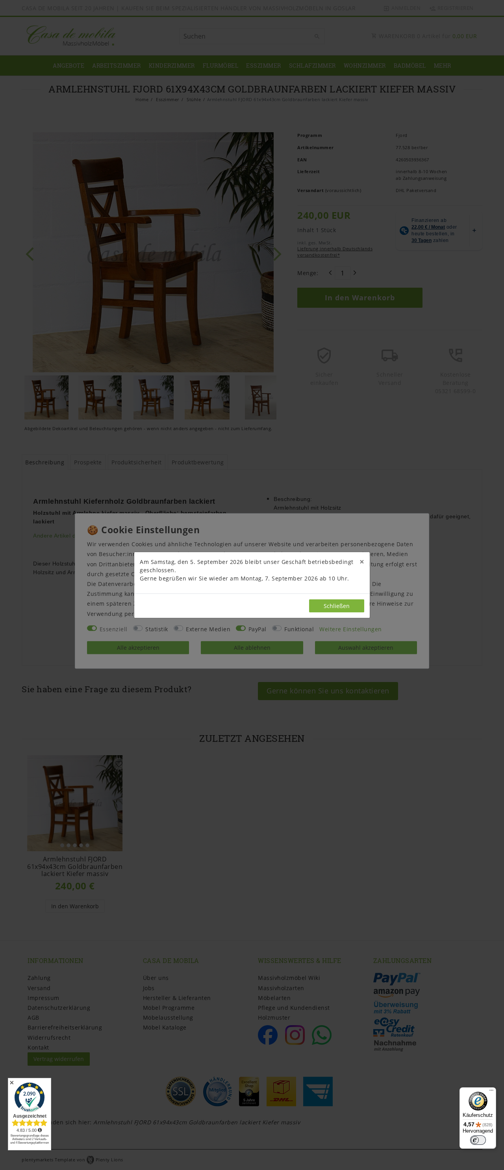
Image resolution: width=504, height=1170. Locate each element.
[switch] (478, 1140)
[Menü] (491, 1092)
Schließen (337, 606)
